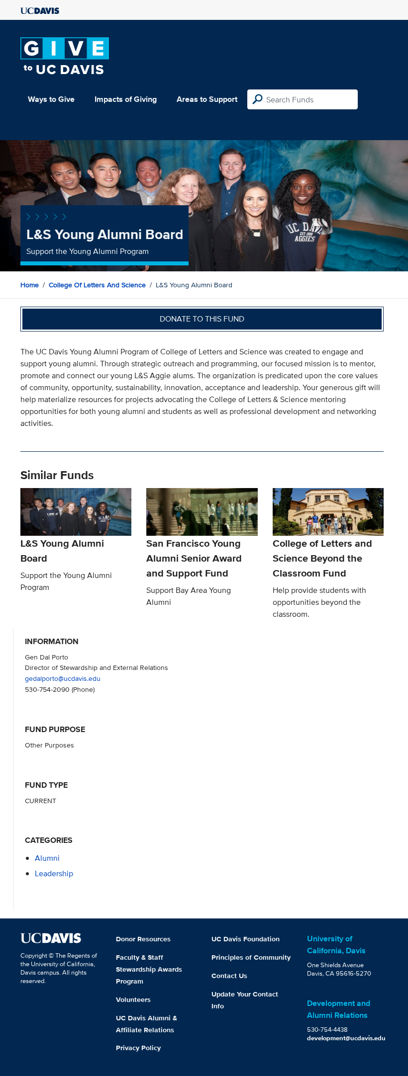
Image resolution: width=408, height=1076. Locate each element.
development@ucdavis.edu (346, 1038)
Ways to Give (51, 99)
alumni (47, 858)
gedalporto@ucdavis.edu (63, 678)
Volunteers (133, 999)
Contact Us (229, 976)
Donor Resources (143, 939)
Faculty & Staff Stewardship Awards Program (149, 969)
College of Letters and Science (97, 285)
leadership (54, 873)
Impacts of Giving (126, 99)
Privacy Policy (138, 1048)
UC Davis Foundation (245, 939)
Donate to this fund (202, 319)
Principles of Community (251, 957)
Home (29, 285)
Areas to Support (207, 99)
